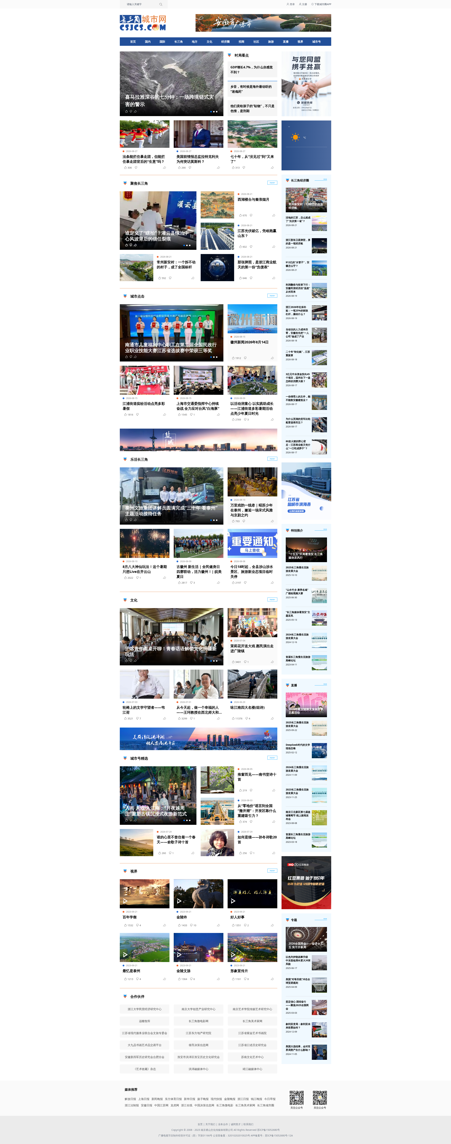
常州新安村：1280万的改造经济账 (306, 206)
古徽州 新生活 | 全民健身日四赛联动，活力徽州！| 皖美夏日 (199, 571)
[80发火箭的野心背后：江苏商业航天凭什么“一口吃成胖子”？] (319, 447)
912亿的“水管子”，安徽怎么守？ (297, 264)
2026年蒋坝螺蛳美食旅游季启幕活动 (306, 711)
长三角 (178, 42)
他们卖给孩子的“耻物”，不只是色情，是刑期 (252, 108)
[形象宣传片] (252, 947)
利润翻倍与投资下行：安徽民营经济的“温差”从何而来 (298, 288)
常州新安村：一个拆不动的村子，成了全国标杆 (176, 264)
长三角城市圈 (265, 1105)
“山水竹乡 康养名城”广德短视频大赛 (297, 591)
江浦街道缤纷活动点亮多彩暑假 (144, 406)
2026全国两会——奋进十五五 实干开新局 (306, 945)
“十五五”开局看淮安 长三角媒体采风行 (306, 555)
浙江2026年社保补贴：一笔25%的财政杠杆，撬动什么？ (297, 310)
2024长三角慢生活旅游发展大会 (297, 636)
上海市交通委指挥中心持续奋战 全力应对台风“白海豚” (198, 406)
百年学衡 (130, 917)
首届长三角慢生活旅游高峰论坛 (298, 658)
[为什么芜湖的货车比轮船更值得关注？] (319, 424)
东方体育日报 (173, 1099)
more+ (272, 182)
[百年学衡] (144, 893)
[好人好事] (252, 893)
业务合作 (223, 1124)
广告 (273, 448)
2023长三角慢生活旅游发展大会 (297, 791)
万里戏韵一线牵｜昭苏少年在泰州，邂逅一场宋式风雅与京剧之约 (251, 510)
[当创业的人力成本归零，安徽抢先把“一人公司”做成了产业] (319, 335)
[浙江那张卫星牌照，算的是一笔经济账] (319, 245)
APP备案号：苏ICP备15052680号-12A (272, 1135)
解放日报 (130, 1099)
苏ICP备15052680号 (268, 1129)
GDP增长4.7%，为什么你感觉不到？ (251, 69)
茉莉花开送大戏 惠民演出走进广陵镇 (252, 648)
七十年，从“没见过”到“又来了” (252, 159)
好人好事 (237, 917)
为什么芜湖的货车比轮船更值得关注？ (298, 420)
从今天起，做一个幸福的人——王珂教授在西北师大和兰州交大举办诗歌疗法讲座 (198, 710)
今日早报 (270, 1099)
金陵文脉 (184, 970)
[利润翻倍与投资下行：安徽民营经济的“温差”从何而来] (319, 290)
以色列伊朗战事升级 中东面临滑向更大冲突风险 (298, 960)
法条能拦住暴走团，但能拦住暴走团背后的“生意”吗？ (144, 159)
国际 (162, 42)
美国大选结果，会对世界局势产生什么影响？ (298, 1048)
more (325, 179)
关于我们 (210, 1124)
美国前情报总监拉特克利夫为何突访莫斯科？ (198, 159)
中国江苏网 (161, 1105)
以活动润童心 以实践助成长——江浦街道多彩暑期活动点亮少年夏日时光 (252, 408)
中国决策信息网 (204, 1105)
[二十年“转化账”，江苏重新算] (319, 357)
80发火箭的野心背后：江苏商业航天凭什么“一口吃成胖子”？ (298, 445)
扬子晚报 (203, 1099)
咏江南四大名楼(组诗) (247, 707)
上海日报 (143, 1099)
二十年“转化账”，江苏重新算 (298, 353)
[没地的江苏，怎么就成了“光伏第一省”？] (319, 223)
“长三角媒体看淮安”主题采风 (298, 613)
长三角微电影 (224, 1105)
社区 (256, 42)
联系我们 (248, 1124)
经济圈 (225, 42)
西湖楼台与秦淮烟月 (253, 199)
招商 (241, 42)
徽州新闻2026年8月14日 (249, 342)
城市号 (316, 42)
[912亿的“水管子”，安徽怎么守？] (319, 268)
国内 (148, 42)
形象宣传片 (239, 970)
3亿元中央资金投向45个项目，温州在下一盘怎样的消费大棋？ (298, 377)
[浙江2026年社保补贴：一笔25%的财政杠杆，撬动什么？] (319, 312)
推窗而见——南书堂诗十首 (257, 777)
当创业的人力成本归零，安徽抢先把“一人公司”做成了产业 (297, 333)
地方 (194, 42)
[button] (211, 111)
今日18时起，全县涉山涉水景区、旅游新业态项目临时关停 (251, 571)
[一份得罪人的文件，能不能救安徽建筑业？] (319, 402)
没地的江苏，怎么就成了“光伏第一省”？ (298, 219)
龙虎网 (175, 1105)
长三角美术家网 (245, 1105)
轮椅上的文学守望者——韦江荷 (144, 710)
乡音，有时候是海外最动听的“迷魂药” (251, 89)
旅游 (271, 42)
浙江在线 (186, 1105)
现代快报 (216, 1099)
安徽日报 (146, 1105)
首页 (133, 42)
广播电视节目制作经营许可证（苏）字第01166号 (185, 1135)
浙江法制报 (132, 1105)
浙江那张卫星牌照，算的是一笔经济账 (298, 241)
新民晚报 (157, 1099)
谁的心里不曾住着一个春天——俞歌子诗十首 (176, 839)
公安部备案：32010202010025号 (232, 1135)
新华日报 (189, 1099)
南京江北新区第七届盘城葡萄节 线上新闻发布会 (298, 815)
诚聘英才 (236, 1124)
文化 (209, 42)
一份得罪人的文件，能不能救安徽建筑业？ (298, 398)
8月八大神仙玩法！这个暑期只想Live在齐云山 (145, 569)
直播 (286, 42)
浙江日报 (243, 1099)
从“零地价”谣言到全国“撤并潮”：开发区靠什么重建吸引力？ (257, 810)
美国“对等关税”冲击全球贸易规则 (298, 981)
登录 (292, 4)
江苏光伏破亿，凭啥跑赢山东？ (257, 233)
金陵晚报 (229, 1099)
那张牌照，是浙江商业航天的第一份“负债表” (257, 264)
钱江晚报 (256, 1099)
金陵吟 (182, 917)
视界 (300, 42)
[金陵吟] (198, 893)
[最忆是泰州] (144, 947)
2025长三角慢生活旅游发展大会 (297, 569)
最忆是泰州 (131, 970)
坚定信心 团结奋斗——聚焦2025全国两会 (297, 1005)
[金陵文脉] (198, 947)
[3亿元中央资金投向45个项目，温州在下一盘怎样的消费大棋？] (319, 380)
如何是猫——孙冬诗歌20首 (257, 839)
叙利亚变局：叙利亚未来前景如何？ (298, 1025)
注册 (304, 4)
